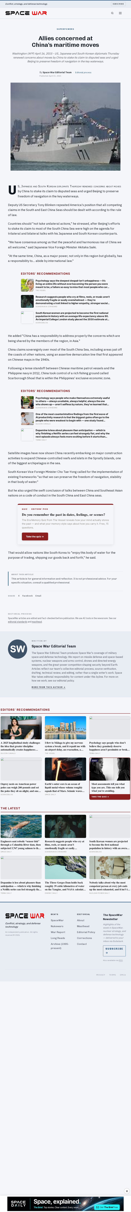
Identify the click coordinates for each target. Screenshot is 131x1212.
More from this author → (49, 687)
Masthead (83, 926)
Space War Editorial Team (57, 72)
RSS (121, 960)
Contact (82, 943)
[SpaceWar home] (26, 13)
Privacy (100, 975)
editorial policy (65, 680)
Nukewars (57, 926)
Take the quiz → (35, 536)
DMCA (123, 975)
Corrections (84, 938)
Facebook (27, 595)
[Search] (112, 13)
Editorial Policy (86, 932)
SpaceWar (57, 920)
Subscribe (118, 4)
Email (38, 595)
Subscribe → (114, 950)
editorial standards (17, 621)
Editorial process (83, 72)
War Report (58, 932)
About (80, 920)
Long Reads (58, 938)
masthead (37, 621)
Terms (112, 975)
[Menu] (120, 13)
